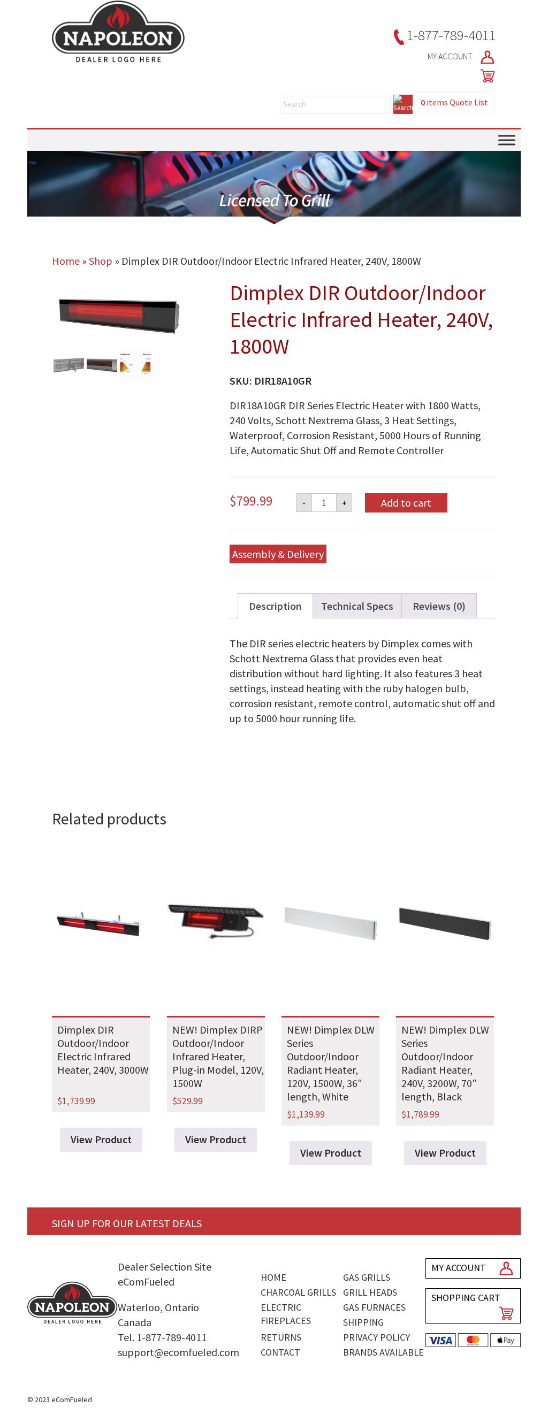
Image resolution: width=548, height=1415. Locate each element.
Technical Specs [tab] (357, 606)
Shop (100, 260)
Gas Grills (366, 1277)
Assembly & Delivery (278, 554)
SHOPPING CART (465, 1297)
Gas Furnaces (374, 1307)
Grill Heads (370, 1292)
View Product (101, 1139)
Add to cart (406, 502)
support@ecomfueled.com (178, 1352)
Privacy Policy (376, 1337)
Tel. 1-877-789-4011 (162, 1337)
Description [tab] (275, 606)
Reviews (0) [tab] (439, 606)
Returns (281, 1337)
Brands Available (383, 1352)
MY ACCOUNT (451, 56)
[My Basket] (485, 76)
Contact (280, 1352)
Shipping (363, 1322)
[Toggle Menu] (506, 140)
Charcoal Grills (298, 1292)
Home (66, 260)
